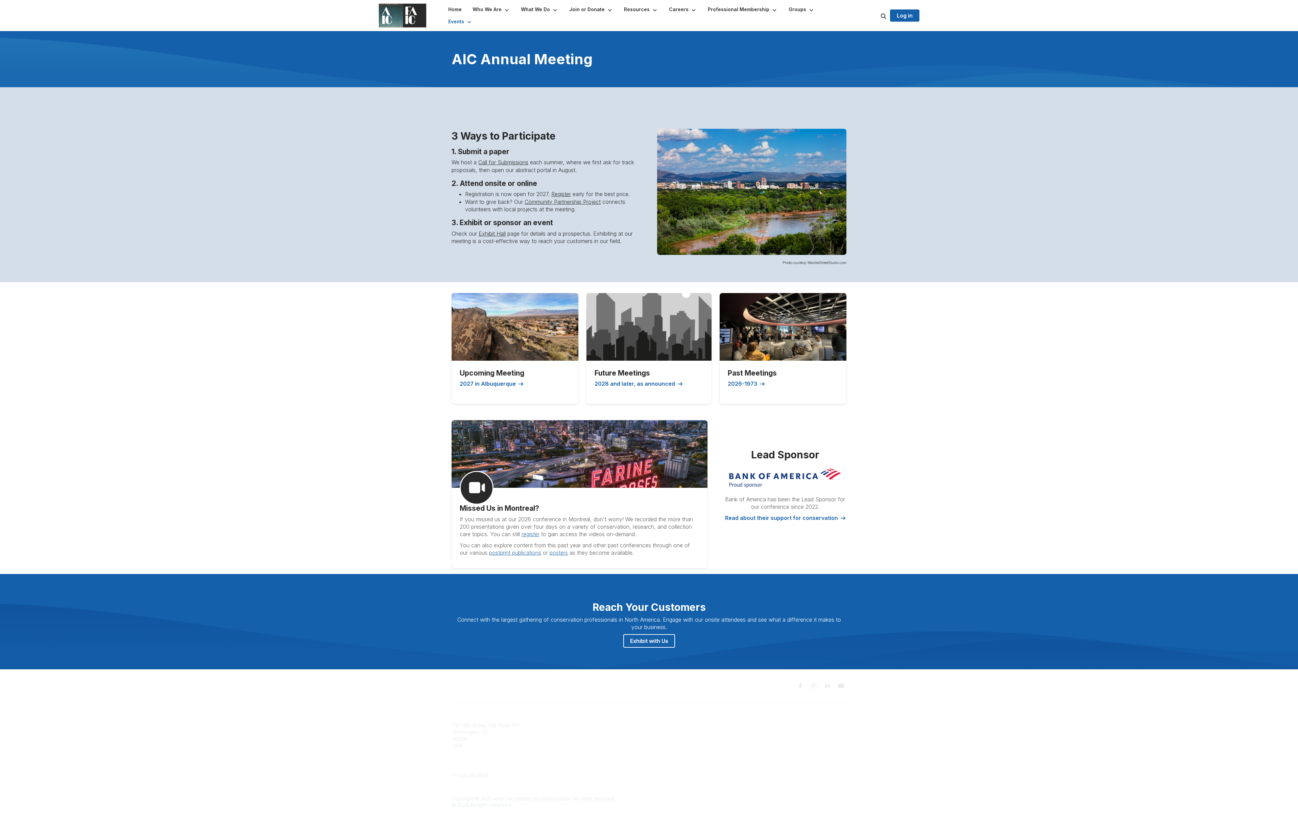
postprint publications (515, 552)
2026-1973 (742, 383)
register (530, 534)
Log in (905, 15)
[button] (491, 9)
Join (658, 725)
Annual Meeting (670, 739)
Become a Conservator (679, 752)
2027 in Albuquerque (488, 383)
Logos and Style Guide (778, 739)
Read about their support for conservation (781, 517)
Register (561, 194)
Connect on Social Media (781, 745)
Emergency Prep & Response (686, 758)
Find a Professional (674, 745)
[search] (875, 16)
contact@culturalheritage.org (485, 766)
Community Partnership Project (563, 201)
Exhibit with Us (649, 641)
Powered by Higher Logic (817, 798)
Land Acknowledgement (780, 725)
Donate (661, 732)
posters (559, 552)
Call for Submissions (503, 162)
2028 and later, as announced (635, 383)
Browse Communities (576, 732)
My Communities (571, 725)
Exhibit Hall (492, 233)
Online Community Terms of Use (788, 732)
